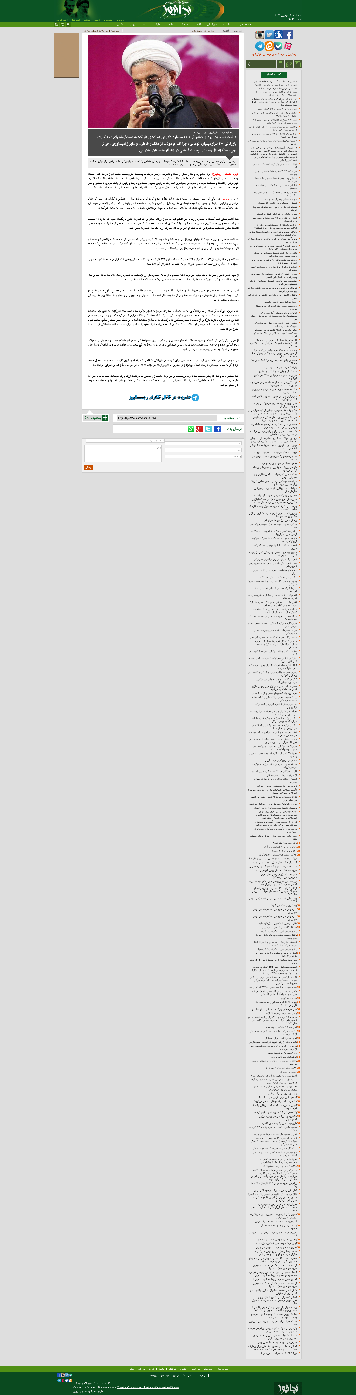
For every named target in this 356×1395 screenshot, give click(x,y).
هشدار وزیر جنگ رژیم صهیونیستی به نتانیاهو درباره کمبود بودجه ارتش (274, 720)
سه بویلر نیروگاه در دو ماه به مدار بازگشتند (275, 495)
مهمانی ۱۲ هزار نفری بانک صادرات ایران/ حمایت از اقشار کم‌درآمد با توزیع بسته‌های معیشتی (276, 644)
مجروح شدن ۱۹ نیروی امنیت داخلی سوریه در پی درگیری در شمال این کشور (273, 275)
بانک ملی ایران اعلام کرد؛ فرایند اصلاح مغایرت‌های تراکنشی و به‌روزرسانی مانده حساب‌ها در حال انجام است (276, 91)
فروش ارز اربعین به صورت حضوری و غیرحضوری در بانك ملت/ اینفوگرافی (278, 1161)
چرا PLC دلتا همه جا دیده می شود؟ (279, 1353)
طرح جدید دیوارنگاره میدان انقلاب (279, 1123)
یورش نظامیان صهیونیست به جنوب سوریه (275, 452)
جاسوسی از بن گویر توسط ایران (281, 760)
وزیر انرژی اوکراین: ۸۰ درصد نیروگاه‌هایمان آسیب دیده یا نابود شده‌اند (275, 748)
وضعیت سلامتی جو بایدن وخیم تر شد (278, 463)
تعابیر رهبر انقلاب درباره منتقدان (281, 1038)
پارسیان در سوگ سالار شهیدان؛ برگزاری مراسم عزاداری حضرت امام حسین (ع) (272, 1330)
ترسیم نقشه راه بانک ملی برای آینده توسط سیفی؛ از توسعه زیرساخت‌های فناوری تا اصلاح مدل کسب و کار (274, 1141)
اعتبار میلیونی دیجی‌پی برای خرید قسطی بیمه (274, 1075)
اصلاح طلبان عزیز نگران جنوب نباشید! (278, 1097)
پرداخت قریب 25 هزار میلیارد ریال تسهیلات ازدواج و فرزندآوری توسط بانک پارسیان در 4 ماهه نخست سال (274, 101)
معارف (158, 24)
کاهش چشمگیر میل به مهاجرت (281, 1067)
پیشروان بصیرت (288, 1071)
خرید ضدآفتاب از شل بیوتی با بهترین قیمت (275, 870)
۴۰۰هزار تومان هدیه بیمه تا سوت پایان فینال (275, 1148)
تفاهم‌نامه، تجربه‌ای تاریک (284, 1056)
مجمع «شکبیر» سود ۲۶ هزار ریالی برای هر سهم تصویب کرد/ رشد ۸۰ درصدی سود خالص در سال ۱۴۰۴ (272, 1020)
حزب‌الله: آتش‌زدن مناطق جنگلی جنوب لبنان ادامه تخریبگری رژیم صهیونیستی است (275, 419)
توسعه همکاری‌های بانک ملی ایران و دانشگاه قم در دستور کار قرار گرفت (273, 943)
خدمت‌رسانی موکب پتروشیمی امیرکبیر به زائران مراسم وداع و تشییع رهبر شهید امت (275, 1253)
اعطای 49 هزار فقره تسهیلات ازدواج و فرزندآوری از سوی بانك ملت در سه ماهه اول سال (274, 1300)
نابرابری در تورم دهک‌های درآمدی (280, 846)
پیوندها (87, 20)
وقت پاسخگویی (289, 998)
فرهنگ (184, 24)
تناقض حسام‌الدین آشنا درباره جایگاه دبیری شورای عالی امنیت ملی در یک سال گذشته (275, 83)
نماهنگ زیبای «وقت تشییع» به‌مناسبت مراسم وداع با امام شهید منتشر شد (274, 1316)
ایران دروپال (78, 1391)
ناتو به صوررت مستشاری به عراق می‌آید (277, 785)
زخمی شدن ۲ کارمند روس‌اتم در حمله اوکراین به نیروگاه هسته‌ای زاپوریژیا (273, 247)
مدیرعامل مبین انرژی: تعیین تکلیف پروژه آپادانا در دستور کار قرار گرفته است (273, 1081)
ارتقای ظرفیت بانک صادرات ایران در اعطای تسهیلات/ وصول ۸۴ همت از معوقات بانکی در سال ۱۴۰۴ (274, 891)
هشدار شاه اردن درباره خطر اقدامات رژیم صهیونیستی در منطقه (275, 324)
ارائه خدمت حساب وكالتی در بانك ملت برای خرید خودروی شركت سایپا (275, 1267)
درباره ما (120, 20)
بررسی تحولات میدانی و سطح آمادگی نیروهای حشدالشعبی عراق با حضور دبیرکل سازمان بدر (273, 440)
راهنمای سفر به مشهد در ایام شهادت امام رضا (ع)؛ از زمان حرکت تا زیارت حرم (274, 426)
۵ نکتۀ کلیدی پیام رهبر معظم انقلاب (279, 1166)
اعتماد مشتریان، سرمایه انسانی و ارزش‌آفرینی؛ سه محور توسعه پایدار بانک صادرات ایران (273, 1274)
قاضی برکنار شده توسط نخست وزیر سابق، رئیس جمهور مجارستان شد (275, 254)
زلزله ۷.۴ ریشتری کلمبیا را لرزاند (280, 367)
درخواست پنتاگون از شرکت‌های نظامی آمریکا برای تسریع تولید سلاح (274, 483)
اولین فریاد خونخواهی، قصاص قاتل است (276, 1243)
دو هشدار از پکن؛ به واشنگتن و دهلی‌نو (278, 371)
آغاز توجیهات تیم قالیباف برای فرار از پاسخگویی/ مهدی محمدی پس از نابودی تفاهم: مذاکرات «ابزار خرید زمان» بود (272, 1197)
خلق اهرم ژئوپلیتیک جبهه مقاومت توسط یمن (274, 1009)
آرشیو (97, 20)
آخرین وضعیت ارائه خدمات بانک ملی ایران (275, 1134)
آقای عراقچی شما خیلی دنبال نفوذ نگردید (276, 923)
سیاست (227, 24)
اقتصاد (197, 24)
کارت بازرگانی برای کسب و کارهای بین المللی (274, 771)
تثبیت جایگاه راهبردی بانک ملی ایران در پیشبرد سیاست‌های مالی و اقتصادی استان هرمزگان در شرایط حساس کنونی (273, 980)
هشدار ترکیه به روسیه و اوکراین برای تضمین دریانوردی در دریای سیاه (274, 727)
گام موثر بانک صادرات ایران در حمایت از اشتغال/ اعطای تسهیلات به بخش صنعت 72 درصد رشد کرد (272, 343)
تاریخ (145, 24)
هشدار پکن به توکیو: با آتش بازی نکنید (278, 577)
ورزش (133, 24)
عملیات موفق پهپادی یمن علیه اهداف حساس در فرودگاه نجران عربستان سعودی (273, 741)
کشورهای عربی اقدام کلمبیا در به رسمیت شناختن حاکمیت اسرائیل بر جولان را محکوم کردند (275, 333)
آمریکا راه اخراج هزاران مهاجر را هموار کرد (275, 559)
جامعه (171, 24)
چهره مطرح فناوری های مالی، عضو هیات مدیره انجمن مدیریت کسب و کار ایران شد (273, 883)
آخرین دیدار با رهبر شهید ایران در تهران (276, 1247)
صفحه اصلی (245, 24)
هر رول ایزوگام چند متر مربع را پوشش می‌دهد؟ (273, 803)
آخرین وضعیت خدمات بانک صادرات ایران (276, 1221)
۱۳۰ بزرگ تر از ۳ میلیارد (284, 850)
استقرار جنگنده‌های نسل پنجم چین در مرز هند (273, 862)
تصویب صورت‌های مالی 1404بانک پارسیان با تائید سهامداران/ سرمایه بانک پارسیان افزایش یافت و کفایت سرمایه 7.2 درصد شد (274, 970)
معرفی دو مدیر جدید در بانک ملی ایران (277, 1342)
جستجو (165, 1375)
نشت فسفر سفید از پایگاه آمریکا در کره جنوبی (273, 866)
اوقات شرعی (62, 20)
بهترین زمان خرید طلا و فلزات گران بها (277, 949)
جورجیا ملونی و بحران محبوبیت (281, 199)
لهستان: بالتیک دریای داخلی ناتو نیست (277, 202)
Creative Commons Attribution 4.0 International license (148, 1387)
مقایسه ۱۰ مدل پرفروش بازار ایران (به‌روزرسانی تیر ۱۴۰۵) (279, 876)
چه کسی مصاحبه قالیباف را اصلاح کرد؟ (278, 854)
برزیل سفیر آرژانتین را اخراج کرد (280, 520)
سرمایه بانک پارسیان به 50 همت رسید (277, 108)
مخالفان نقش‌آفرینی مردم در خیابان (279, 927)
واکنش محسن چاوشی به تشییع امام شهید (276, 1239)
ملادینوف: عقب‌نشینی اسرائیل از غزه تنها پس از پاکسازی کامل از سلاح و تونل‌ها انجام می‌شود (272, 412)
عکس (120, 24)
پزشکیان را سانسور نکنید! (284, 905)
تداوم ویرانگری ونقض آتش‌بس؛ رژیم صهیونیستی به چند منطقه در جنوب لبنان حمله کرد (274, 316)
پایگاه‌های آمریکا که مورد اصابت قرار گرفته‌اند (274, 1112)
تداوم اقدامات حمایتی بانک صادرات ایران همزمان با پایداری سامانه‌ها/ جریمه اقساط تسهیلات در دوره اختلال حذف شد (276, 814)
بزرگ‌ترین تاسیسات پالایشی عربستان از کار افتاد (272, 858)
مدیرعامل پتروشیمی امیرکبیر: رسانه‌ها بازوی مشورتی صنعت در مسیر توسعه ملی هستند (274, 501)
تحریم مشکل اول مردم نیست (281, 1027)
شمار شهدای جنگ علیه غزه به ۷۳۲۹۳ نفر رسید (273, 987)
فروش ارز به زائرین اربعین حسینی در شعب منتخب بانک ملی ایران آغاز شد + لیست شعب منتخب (274, 1207)
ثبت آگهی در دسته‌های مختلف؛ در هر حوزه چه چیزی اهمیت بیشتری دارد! (273, 384)
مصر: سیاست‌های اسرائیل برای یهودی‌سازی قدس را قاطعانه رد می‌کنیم (274, 688)
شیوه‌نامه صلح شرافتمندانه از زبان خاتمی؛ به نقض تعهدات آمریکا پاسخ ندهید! (275, 121)
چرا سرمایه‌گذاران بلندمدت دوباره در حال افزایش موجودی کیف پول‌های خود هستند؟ (275, 226)
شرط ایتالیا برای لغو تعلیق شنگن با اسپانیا (277, 213)
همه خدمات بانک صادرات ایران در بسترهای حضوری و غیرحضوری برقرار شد (275, 1337)
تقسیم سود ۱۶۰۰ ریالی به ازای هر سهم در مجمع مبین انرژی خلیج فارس (275, 1088)
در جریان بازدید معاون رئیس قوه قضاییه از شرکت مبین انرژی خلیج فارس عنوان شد (275, 823)
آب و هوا (76, 20)
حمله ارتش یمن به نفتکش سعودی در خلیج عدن (273, 637)
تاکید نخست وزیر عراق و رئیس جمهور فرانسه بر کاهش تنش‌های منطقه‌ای (273, 433)
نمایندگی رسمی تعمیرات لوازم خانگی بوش (275, 1190)
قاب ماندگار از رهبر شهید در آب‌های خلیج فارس (273, 1042)
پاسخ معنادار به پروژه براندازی (281, 1013)
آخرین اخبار (274, 74)
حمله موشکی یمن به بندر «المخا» (280, 301)
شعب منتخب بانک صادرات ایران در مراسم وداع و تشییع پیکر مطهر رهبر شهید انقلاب (273, 1260)
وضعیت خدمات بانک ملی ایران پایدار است (275, 807)
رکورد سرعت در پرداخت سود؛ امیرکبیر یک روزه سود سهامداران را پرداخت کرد (274, 993)
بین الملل (212, 24)
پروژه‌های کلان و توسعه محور (282, 1052)
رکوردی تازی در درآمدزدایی (282, 1093)
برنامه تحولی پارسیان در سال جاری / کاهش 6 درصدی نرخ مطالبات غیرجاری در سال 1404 (274, 1309)
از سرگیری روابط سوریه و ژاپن (281, 775)
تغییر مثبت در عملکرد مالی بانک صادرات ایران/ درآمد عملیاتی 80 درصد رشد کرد (273, 604)
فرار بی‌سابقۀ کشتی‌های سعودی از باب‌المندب (274, 693)
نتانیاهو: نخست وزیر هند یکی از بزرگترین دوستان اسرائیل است (276, 681)
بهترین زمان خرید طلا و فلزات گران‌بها (278, 931)
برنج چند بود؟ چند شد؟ (285, 842)
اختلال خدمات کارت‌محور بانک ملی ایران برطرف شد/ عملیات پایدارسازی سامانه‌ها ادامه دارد (272, 1348)
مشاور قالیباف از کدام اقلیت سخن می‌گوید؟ (275, 1101)
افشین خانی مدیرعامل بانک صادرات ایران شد (274, 1279)
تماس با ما (108, 20)
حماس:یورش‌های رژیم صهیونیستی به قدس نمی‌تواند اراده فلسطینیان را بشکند (275, 611)
